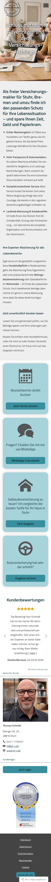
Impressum (25, 839)
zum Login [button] (25, 769)
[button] (5, 636)
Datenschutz (25, 846)
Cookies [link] (25, 867)
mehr (32, 653)
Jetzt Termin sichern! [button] (25, 406)
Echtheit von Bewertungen (39, 669)
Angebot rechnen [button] (25, 578)
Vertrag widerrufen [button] (25, 874)
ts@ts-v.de (13, 746)
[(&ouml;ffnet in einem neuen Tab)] (25, 805)
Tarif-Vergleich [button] (25, 524)
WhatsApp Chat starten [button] (26, 460)
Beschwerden (25, 860)
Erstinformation (25, 853)
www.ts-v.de (14, 751)
